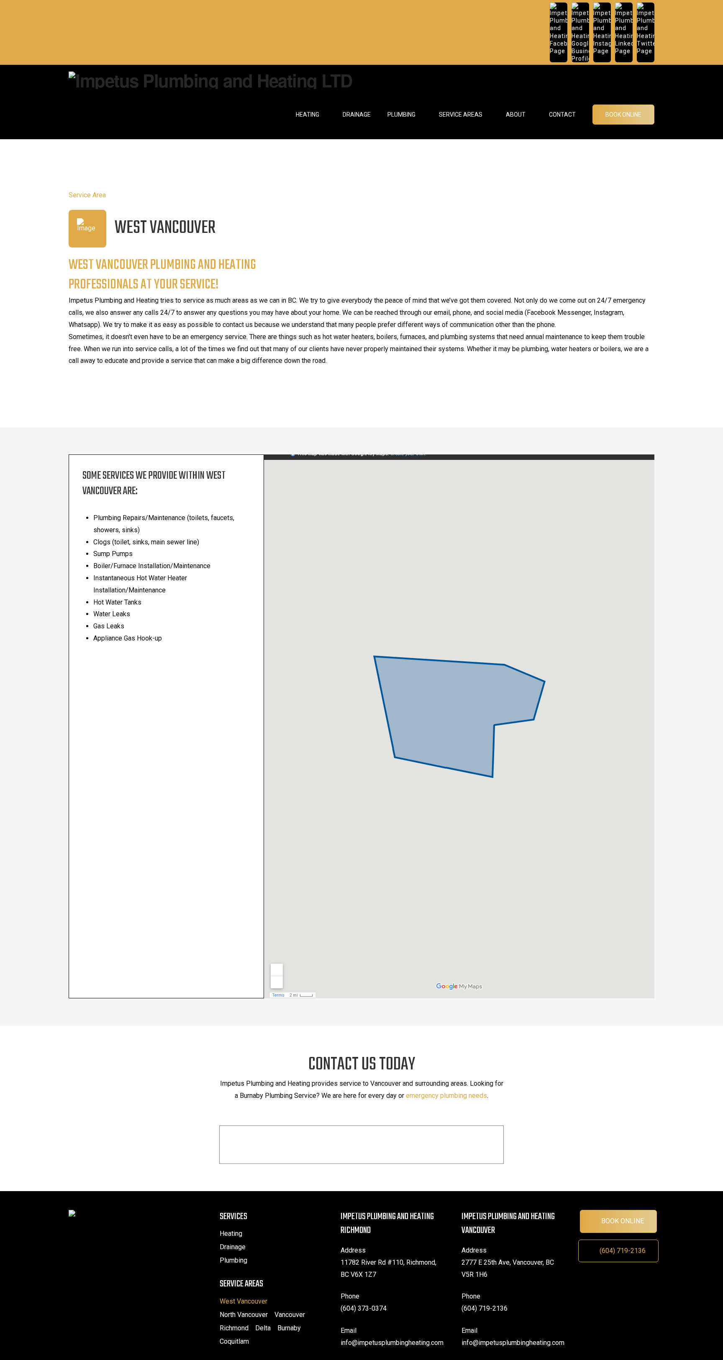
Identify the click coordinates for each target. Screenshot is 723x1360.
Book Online (622, 1221)
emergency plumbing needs (446, 1096)
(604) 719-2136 (623, 1251)
